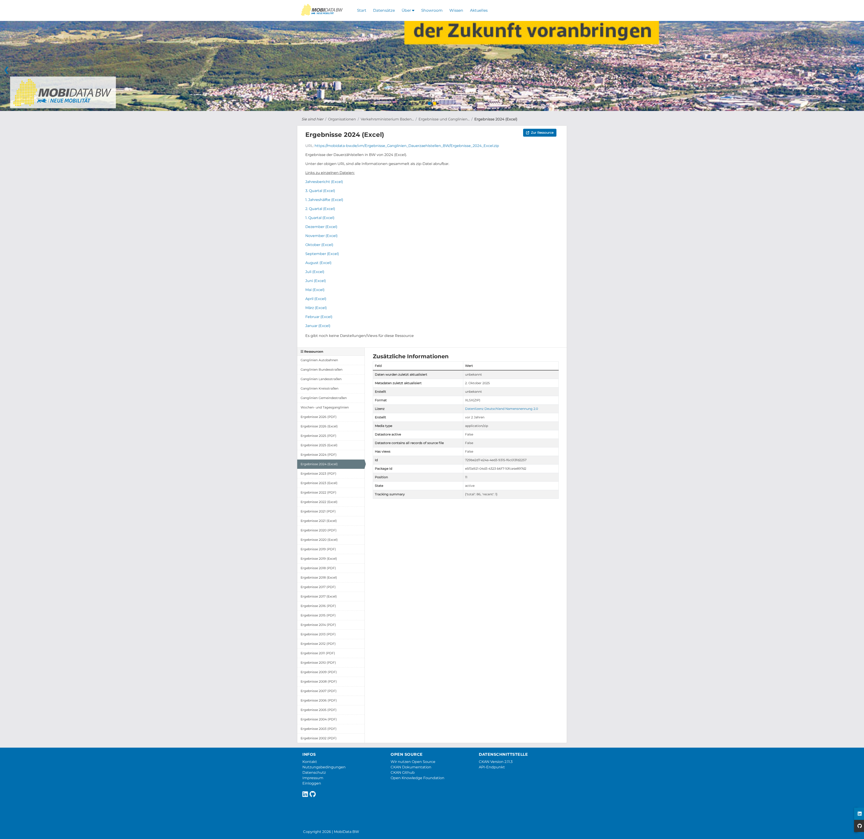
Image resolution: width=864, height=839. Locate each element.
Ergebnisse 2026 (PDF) (319, 417)
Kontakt (309, 762)
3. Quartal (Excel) (320, 191)
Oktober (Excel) (319, 245)
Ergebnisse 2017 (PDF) (318, 587)
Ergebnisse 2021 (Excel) (319, 521)
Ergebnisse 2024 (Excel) (495, 119)
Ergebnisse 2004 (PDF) (319, 719)
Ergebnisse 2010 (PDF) (318, 663)
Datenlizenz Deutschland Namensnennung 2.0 (501, 409)
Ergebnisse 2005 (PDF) (319, 710)
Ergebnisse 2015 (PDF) (318, 615)
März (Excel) (316, 308)
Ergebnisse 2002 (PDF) (319, 738)
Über (407, 10)
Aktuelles (479, 10)
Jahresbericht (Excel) (324, 182)
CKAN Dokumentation (411, 767)
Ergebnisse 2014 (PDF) (318, 625)
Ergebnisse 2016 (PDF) (318, 606)
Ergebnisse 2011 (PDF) (318, 653)
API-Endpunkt (492, 767)
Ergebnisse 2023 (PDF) (318, 473)
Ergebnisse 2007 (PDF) (319, 691)
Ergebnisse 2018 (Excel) (319, 577)
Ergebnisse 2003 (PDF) (319, 729)
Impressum (312, 778)
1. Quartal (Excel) (319, 218)
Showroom (432, 10)
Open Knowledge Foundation (417, 778)
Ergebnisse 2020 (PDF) (319, 530)
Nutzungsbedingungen (324, 767)
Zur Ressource (542, 133)
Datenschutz (314, 772)
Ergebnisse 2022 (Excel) (319, 502)
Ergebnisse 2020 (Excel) (319, 540)
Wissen (456, 10)
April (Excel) (315, 299)
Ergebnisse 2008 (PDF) (319, 681)
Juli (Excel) (314, 272)
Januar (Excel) (317, 326)
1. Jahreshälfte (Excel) (324, 200)
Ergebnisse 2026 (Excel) (319, 426)
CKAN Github (403, 772)
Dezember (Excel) (321, 227)
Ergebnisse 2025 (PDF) (318, 436)
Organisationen (342, 119)
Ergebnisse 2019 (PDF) (318, 549)
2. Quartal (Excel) (320, 209)
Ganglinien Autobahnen (319, 360)
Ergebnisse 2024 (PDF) (319, 455)
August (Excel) (318, 263)
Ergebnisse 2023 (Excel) (319, 483)
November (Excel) (321, 236)
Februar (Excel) (318, 317)
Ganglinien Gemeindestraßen (324, 398)
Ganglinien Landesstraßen (321, 379)
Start (361, 10)
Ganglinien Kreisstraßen (319, 388)
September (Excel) (322, 254)
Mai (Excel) (314, 290)
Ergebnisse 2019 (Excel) (319, 559)
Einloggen (311, 783)
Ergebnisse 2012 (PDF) (318, 644)
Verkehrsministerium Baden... (387, 119)
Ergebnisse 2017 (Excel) (319, 596)
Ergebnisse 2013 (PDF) (318, 634)
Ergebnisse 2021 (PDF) (318, 511)
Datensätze (384, 10)
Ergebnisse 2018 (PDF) (318, 568)
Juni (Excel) (315, 281)
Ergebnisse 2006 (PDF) (319, 700)
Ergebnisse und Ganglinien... (444, 119)
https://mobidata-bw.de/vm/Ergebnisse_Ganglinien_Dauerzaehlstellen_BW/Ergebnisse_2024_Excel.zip (407, 146)
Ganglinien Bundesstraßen (321, 370)
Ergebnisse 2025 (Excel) (319, 445)
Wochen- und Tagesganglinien (325, 407)
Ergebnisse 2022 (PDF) (318, 492)
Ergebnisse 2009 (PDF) (319, 672)
